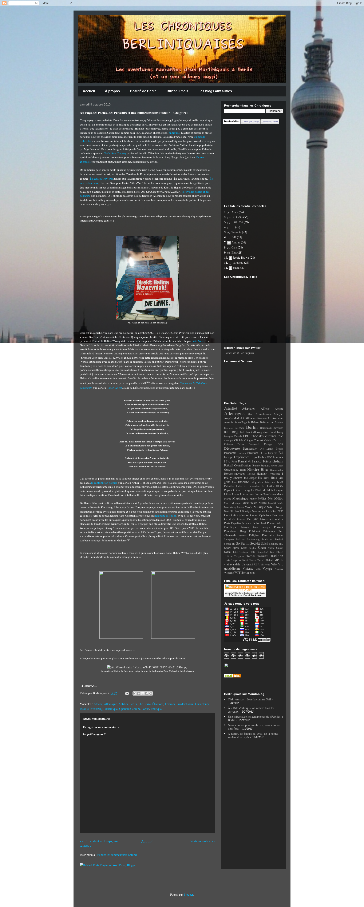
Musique (260, 506)
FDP (269, 457)
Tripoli (245, 560)
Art (269, 418)
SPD (281, 543)
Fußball (228, 465)
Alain (235, 212)
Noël (238, 511)
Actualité (230, 408)
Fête (227, 461)
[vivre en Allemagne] (232, 676)
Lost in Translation (265, 494)
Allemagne (110, 704)
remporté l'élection (166, 515)
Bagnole (245, 422)
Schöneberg (253, 539)
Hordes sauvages (234, 474)
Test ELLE (276, 552)
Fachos (262, 457)
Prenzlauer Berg (235, 531)
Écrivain (242, 452)
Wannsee (278, 568)
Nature (271, 507)
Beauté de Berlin (143, 91)
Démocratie (250, 448)
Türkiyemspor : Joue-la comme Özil (249, 699)
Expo (253, 457)
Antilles (123, 704)
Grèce (274, 465)
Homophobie (276, 469)
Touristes (262, 556)
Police (279, 523)
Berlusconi (266, 428)
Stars (244, 548)
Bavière (279, 422)
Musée (248, 507)
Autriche (229, 422)
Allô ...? (252, 414)
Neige (279, 507)
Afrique (279, 408)
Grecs (280, 465)
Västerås (265, 564)
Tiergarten (239, 556)
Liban (227, 494)
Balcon (255, 422)
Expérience (241, 456)
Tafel (235, 551)
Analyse (278, 414)
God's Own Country (115, 153)
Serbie (227, 543)
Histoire (253, 469)
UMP (275, 560)
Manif (280, 494)
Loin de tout (247, 494)
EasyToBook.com (252, 595)
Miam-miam (249, 503)
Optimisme (265, 515)
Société (255, 543)
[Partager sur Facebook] (147, 693)
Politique (156, 709)
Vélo (274, 564)
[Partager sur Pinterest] (151, 693)
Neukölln (229, 511)
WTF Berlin (241, 572)
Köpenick (229, 490)
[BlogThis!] (138, 693)
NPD (280, 511)
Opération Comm (129, 709)
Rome (280, 535)
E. (233, 227)
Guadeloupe (202, 704)
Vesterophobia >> (202, 841)
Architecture (260, 418)
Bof (242, 432)
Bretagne (228, 436)
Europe (228, 457)
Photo (255, 523)
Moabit (272, 503)
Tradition (276, 555)
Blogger (188, 894)
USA (257, 564)
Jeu (263, 486)
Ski (233, 543)
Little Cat (237, 222)
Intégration (257, 482)
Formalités (244, 461)
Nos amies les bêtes (264, 511)
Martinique (111, 709)
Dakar (240, 444)
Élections (157, 704)
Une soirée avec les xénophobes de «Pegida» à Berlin (255, 718)
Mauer (253, 498)
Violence (248, 568)
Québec (242, 535)
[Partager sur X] (143, 693)
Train (227, 560)
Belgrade (239, 428)
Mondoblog (230, 507)
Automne (277, 418)
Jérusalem (254, 486)
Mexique (236, 503)
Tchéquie (244, 551)
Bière (227, 432)
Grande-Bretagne (261, 465)
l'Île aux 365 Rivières (101, 178)
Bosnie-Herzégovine (257, 432)
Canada (238, 436)
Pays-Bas (236, 523)
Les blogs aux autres (215, 91)
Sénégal (278, 539)
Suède (271, 548)
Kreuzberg (96, 709)
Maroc (227, 498)
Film (234, 461)
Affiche (98, 704)
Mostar (240, 507)
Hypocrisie (274, 474)
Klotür (279, 486)
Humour (262, 474)
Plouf (263, 523)
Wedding (229, 572)
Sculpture (267, 539)
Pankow (241, 519)
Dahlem (228, 444)
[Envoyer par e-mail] (134, 693)
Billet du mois (177, 91)
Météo (278, 498)
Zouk (252, 572)
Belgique (228, 427)
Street (262, 547)
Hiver (265, 469)
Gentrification (242, 465)
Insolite (84, 709)
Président (254, 531)
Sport (227, 548)
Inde (234, 482)
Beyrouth (278, 428)
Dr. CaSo (237, 217)
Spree (236, 548)
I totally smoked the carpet (253, 476)
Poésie (145, 709)
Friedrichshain (185, 704)
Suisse (279, 548)
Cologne (248, 440)
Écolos (279, 448)
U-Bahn (268, 560)
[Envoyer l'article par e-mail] (127, 693)
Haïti (243, 470)
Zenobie (236, 232)
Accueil (89, 91)
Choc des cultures (263, 435)
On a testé (230, 515)
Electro (263, 452)
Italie (239, 486)
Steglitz (252, 547)
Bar (272, 422)
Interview (270, 482)
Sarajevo (229, 539)
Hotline (251, 474)
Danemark (254, 444)
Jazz (246, 486)
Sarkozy (240, 539)
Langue (278, 490)
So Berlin (242, 543)
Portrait (278, 527)
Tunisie (252, 560)
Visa (258, 568)
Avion (237, 422)
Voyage (267, 568)
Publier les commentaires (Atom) (117, 855)
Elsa (234, 252)
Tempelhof (262, 551)
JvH (234, 237)
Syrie (227, 552)
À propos (112, 91)
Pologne (245, 527)
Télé (252, 552)
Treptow (236, 560)
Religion (254, 535)
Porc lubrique (261, 527)
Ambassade (265, 414)
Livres (235, 494)
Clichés (238, 440)
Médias (262, 498)
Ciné (280, 436)
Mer (270, 498)
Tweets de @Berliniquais (239, 353)
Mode (280, 503)
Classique (228, 440)
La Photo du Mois (262, 490)
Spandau (273, 543)
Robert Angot (114, 388)
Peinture (246, 523)
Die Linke (198, 341)
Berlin (133, 704)
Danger (268, 444)
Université (247, 564)
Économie (230, 453)
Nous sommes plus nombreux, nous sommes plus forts (254, 727)
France (256, 461)
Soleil (264, 543)
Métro (227, 503)
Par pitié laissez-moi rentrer (265, 519)
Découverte (232, 448)
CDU (246, 436)
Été (280, 452)
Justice (270, 486)
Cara (234, 247)
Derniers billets (231, 121)
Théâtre (228, 556)
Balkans (264, 422)
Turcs (260, 560)
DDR (280, 444)
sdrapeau (238, 262)
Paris (227, 523)
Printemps (269, 531)
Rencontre (268, 535)
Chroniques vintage (251, 121)
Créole (268, 440)
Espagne (272, 453)
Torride (250, 556)
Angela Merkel (233, 418)
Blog (235, 432)
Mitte (262, 502)
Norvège (246, 511)
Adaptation (248, 408)
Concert (258, 440)
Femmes (170, 704)
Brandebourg (276, 432)
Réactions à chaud (270, 121)
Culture (278, 440)
